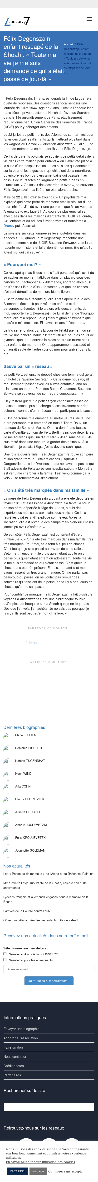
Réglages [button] (38, 1171)
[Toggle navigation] (89, 19)
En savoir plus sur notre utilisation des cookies (40, 1162)
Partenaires (12, 1075)
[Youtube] (16, 4)
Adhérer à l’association (21, 1038)
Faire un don (13, 1047)
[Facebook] (8, 4)
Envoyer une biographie (21, 1028)
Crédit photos (14, 1065)
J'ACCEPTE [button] (17, 1171)
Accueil (69, 44)
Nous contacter (15, 1056)
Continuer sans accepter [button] (66, 1171)
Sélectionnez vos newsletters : (25, 948)
